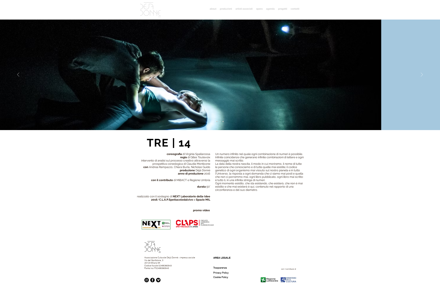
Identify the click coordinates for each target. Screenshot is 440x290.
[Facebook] (152, 280)
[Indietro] (18, 75)
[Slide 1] (216, 121)
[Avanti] (422, 75)
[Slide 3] (223, 121)
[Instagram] (146, 280)
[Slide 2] (220, 121)
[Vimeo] (158, 280)
